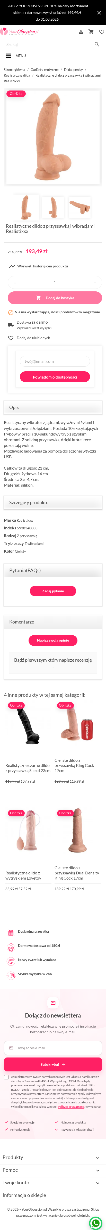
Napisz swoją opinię (53, 640)
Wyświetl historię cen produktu (38, 266)
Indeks (10, 527)
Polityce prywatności (71, 1106)
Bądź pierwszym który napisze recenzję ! (53, 663)
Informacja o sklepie (24, 1195)
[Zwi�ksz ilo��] (95, 282)
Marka (10, 520)
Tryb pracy (14, 543)
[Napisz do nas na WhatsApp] (95, 1223)
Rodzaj (10, 535)
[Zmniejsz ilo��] (15, 282)
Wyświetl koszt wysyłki (34, 328)
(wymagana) (56, 1091)
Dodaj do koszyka (55, 297)
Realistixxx (25, 520)
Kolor (9, 550)
